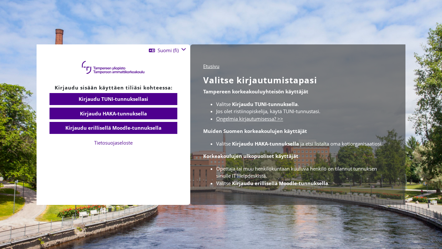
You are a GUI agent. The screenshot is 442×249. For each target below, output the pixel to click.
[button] (167, 50)
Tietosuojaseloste (113, 142)
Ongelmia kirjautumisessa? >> (249, 118)
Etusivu (211, 66)
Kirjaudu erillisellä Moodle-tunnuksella (113, 127)
